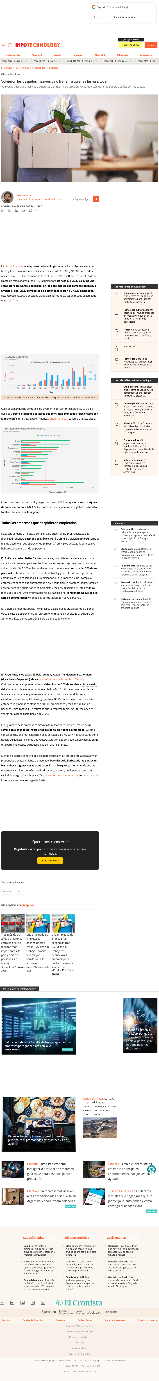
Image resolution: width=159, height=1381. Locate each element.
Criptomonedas (12, 54)
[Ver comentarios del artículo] (37, 211)
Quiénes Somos (85, 1320)
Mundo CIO (100, 54)
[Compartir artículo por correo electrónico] (30, 211)
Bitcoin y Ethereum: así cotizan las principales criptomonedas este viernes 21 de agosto (138, 428)
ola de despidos (14, 266)
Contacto (6, 1320)
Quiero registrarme (50, 860)
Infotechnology (23, 68)
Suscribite (60, 1320)
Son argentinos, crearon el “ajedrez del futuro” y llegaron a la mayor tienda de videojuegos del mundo (138, 446)
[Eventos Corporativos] (66, 1313)
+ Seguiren (82, 199)
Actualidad (37, 54)
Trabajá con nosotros (147, 1320)
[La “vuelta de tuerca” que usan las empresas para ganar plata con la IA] (39, 1026)
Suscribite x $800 (131, 45)
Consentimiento (79, 1348)
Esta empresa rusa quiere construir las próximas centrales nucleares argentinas (135, 466)
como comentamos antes (63, 775)
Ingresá (151, 45)
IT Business (122, 54)
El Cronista (6, 68)
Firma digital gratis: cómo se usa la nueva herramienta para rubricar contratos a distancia (138, 297)
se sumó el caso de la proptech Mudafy (61, 679)
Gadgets (57, 54)
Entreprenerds (147, 54)
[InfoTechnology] (111, 1313)
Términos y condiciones (79, 1337)
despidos (53, 68)
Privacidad (79, 1342)
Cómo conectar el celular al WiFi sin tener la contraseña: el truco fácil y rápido (137, 334)
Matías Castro (24, 195)
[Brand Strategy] (80, 1313)
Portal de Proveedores (115, 1320)
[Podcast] (94, 1313)
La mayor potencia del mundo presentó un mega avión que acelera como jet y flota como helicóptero (138, 315)
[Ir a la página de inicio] (10, 45)
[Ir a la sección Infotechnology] (38, 45)
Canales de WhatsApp (33, 1320)
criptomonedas (59, 418)
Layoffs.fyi (13, 300)
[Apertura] (48, 1312)
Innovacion (78, 54)
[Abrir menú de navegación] (3, 45)
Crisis (19, 891)
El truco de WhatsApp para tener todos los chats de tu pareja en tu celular (137, 363)
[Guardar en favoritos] (96, 199)
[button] (151, 1169)
